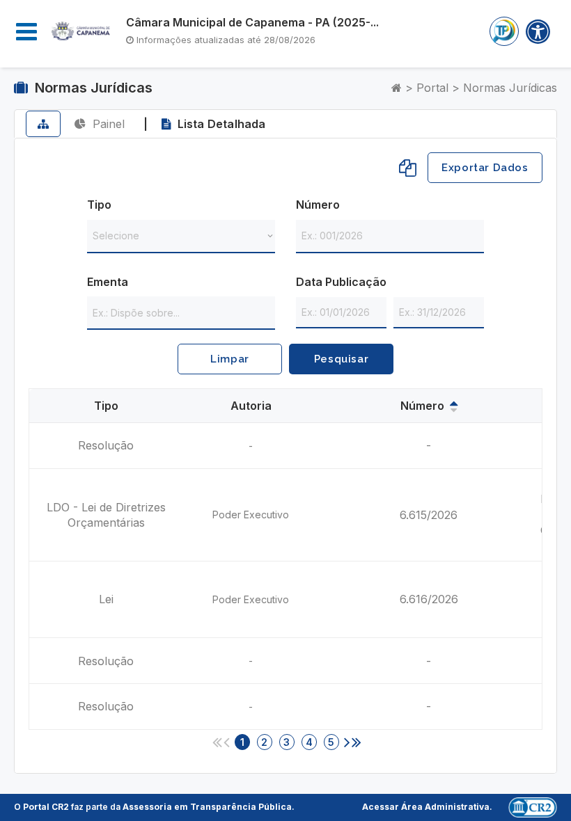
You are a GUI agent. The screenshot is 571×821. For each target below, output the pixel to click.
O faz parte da (153, 807)
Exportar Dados (484, 167)
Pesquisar (341, 359)
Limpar (229, 359)
